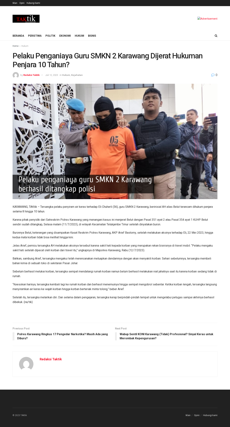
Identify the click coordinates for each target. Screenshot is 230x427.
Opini (21, 3)
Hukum (79, 35)
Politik (50, 35)
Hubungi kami (33, 3)
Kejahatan (77, 75)
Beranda (18, 35)
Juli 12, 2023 (51, 75)
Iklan (15, 3)
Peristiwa (35, 35)
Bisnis (92, 35)
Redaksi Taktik (31, 75)
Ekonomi (65, 35)
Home (16, 46)
